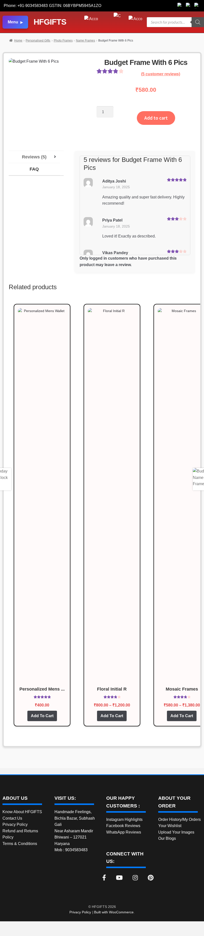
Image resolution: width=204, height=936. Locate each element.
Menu (13, 22)
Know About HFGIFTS (22, 812)
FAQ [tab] (34, 169)
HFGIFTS (50, 21)
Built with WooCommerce (114, 912)
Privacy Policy (15, 824)
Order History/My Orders (179, 819)
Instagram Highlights (124, 819)
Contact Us (12, 818)
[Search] (198, 22)
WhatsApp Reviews (123, 832)
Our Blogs (167, 838)
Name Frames (85, 40)
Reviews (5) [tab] (34, 156)
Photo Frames (63, 40)
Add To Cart (42, 716)
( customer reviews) (160, 74)
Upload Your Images (176, 832)
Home (18, 40)
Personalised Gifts (38, 40)
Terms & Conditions (19, 844)
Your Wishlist (169, 826)
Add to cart (156, 118)
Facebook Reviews (123, 826)
